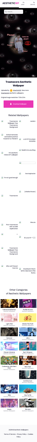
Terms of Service (10, 434)
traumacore (5, 93)
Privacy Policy (21, 434)
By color (22, 3)
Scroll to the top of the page (32, 438)
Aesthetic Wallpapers (9, 310)
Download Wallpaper (20, 104)
